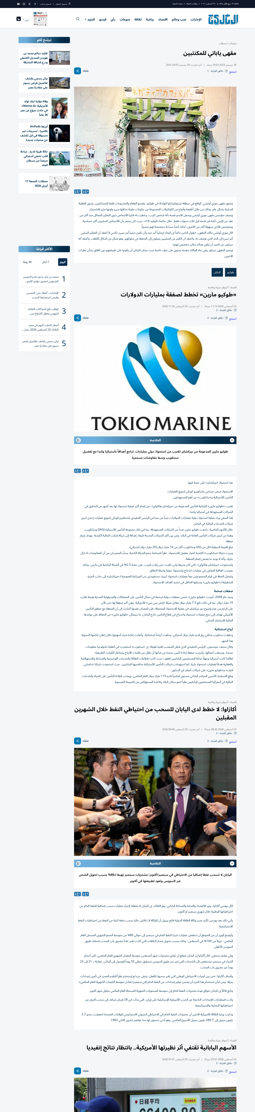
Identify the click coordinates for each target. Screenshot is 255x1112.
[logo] (224, 20)
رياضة (150, 19)
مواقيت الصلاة (192, 4)
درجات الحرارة (178, 4)
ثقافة (138, 19)
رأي (113, 19)
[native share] (77, 70)
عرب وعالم (179, 19)
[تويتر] (29, 4)
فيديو (102, 19)
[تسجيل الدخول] (69, 4)
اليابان (217, 272)
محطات (223, 43)
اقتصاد (163, 19)
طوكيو (230, 272)
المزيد (91, 19)
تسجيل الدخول (61, 4)
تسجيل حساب (45, 4)
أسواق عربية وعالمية (218, 287)
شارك (85, 71)
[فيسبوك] (35, 4)
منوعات (125, 19)
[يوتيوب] (18, 4)
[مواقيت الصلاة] (18, 20)
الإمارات (196, 19)
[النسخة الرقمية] (40, 19)
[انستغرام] (24, 4)
